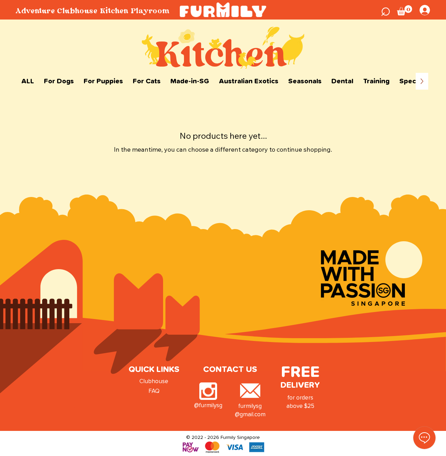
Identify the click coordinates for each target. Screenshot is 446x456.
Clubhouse (153, 382)
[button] (385, 10)
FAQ (154, 391)
